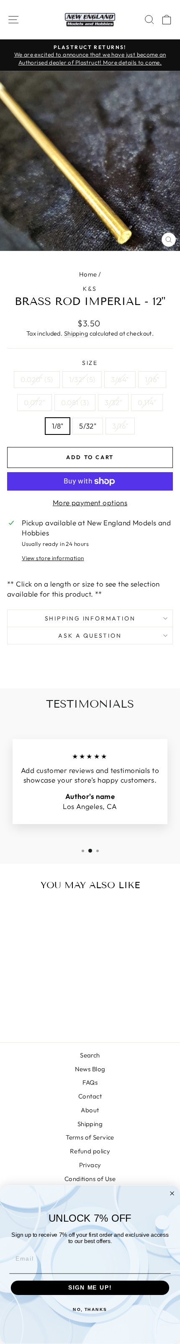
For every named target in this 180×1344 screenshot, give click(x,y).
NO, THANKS (90, 1309)
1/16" (152, 379)
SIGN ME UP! (90, 1288)
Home (88, 274)
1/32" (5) (82, 379)
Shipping (76, 333)
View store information (53, 558)
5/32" (87, 425)
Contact (90, 1096)
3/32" (113, 402)
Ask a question (89, 635)
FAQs (90, 1082)
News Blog (90, 1069)
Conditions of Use (90, 1179)
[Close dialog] (172, 1193)
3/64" (120, 379)
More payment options (90, 502)
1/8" (58, 425)
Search (90, 1055)
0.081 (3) (75, 402)
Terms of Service (90, 1137)
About (90, 1110)
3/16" (120, 425)
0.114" (147, 402)
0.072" (34, 402)
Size (90, 363)
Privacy (90, 1165)
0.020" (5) (37, 379)
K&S (90, 288)
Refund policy (90, 1151)
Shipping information (90, 618)
